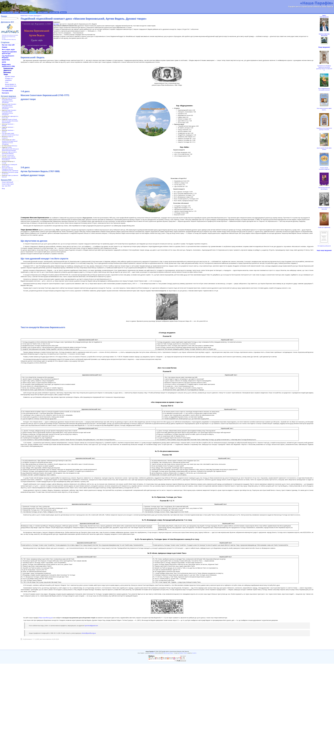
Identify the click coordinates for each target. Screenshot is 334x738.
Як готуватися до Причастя (324, 246)
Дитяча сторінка (43, 12)
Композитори (8, 68)
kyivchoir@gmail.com (91, 625)
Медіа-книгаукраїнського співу (8, 65)
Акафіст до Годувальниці (324, 227)
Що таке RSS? (6, 186)
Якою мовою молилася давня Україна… (324, 109)
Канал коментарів (8, 184)
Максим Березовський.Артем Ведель (324, 188)
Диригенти (7, 70)
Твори (5, 74)
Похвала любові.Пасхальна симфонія (324, 168)
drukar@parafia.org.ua (89, 633)
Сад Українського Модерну (8, 56)
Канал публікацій (7, 182)
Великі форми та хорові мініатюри (10, 85)
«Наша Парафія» (316, 3)
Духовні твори (10, 76)
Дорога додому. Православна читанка (324, 148)
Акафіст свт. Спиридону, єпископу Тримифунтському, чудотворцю (10, 169)
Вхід (3, 188)
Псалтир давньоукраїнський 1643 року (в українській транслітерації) (10, 149)
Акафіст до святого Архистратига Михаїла (9, 152)
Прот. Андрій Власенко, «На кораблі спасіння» (324, 89)
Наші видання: (324, 47)
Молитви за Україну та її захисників (324, 208)
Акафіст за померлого (7, 137)
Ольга (3, 133)
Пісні (6, 82)
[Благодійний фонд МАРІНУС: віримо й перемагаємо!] (10, 28)
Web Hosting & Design (168, 653)
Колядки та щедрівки (8, 79)
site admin (194, 653)
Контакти (63, 12)
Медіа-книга (23, 12)
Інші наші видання (324, 250)
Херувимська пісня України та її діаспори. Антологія (324, 128)
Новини (4, 47)
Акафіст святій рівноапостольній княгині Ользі (10, 134)
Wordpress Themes (183, 653)
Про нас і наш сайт (7, 12)
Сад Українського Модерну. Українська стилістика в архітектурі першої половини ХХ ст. (324, 68)
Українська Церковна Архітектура (324, 34)
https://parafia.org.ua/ (46, 617)
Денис (3, 167)
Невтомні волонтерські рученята (10, 35)
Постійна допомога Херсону (9, 39)
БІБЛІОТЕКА (6, 60)
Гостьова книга (54, 12)
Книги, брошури (34, 15)
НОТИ (16, 12)
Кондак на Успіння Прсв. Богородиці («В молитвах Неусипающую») (10, 121)
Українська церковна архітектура (9, 52)
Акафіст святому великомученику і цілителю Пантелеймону (9, 158)
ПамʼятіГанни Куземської (324, 16)
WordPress (152, 653)
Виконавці (7, 72)
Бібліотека (32, 12)
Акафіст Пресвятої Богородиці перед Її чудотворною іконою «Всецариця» (9, 100)
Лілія (3, 155)
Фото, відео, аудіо (8, 49)
